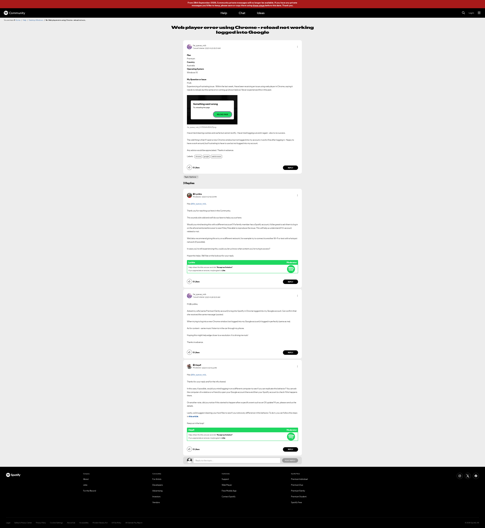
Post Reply (290, 460)
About (86, 479)
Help (224, 13)
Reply (290, 168)
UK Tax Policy (116, 523)
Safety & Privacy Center (23, 523)
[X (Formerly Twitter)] (468, 476)
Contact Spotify (229, 496)
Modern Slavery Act (100, 523)
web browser (216, 156)
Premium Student (299, 496)
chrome (198, 156)
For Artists (156, 479)
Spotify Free (296, 502)
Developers (157, 484)
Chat (242, 13)
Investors (156, 496)
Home (18, 20)
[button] (297, 47)
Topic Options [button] (190, 177)
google (206, 156)
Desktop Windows (36, 20)
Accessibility (84, 523)
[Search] (463, 13)
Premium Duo (297, 484)
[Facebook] (476, 476)
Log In (471, 13)
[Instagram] (460, 476)
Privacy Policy (41, 523)
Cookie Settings (56, 523)
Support (225, 479)
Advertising (157, 490)
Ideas (260, 13)
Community (17, 13)
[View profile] (189, 46)
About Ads (71, 523)
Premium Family (298, 490)
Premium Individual (299, 479)
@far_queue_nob (198, 203)
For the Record (89, 490)
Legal (8, 523)
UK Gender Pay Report (133, 523)
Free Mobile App (229, 490)
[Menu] (479, 13)
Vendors (156, 502)
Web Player (227, 484)
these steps (259, 5)
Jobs (85, 484)
